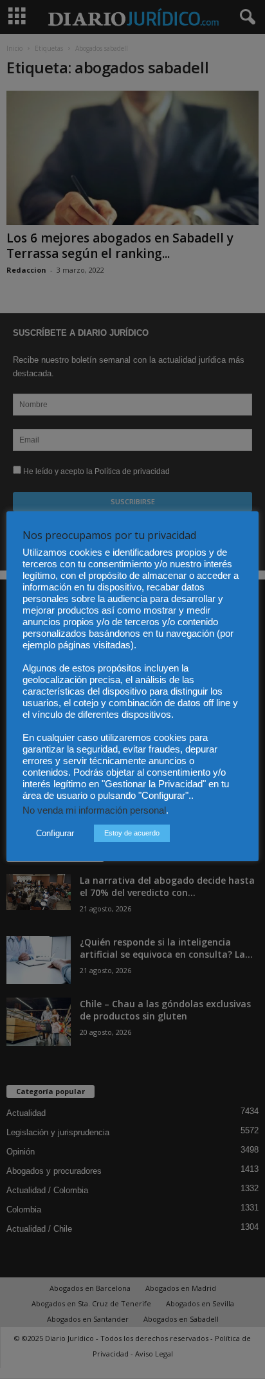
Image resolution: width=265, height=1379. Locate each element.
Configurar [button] (55, 833)
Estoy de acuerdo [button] (132, 833)
